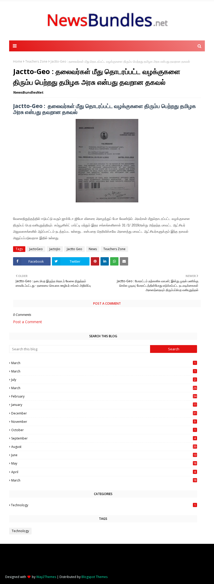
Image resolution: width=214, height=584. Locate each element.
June (104, 455)
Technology (103, 505)
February (104, 396)
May (104, 463)
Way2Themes (46, 577)
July (103, 379)
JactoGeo (36, 249)
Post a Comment (27, 321)
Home (17, 61)
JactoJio (54, 249)
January (104, 404)
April (103, 472)
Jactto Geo (74, 249)
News (93, 249)
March (103, 363)
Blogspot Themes (94, 577)
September (103, 438)
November (103, 421)
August (104, 446)
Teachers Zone (36, 61)
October (103, 430)
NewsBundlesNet (28, 92)
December (104, 413)
